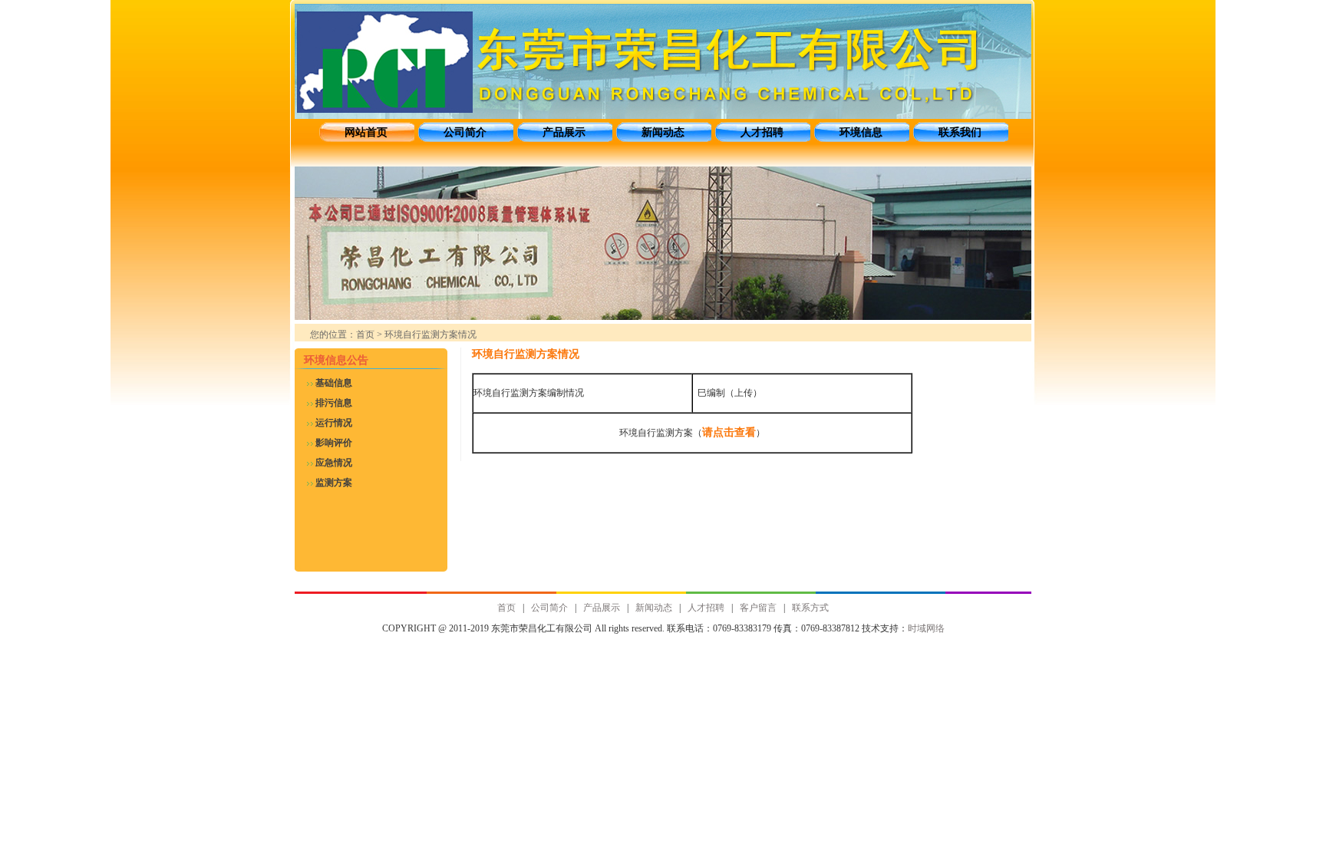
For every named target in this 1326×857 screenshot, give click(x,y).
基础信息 (333, 382)
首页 (365, 334)
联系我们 (959, 132)
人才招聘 (762, 132)
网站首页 (366, 132)
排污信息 (333, 402)
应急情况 (333, 462)
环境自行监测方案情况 (525, 354)
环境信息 (860, 132)
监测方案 (333, 482)
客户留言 (758, 607)
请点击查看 (729, 432)
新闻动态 (663, 132)
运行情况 (333, 422)
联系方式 (810, 607)
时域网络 (926, 628)
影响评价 (333, 442)
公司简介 (465, 132)
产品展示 (564, 132)
